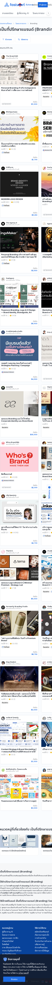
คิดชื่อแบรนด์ (6, 474)
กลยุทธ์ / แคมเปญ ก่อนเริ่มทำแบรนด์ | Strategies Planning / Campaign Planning (16, 365)
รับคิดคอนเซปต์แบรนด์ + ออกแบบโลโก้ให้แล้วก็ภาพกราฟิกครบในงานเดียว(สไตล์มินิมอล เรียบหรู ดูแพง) (18, 696)
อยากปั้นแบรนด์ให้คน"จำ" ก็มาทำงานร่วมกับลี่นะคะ (19, 528)
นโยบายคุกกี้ (23, 973)
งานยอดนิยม (7, 13)
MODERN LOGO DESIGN (12, 199)
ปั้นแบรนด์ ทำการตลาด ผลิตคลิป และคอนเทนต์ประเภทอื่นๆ (18, 145)
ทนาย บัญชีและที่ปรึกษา (11, 951)
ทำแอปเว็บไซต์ (7, 941)
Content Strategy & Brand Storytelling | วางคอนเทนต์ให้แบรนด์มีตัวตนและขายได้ (18, 750)
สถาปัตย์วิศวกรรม (9, 954)
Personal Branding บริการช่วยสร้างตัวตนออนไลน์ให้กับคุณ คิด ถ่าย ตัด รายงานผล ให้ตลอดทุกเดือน (19, 256)
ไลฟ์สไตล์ (5, 944)
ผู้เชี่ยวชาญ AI (23, 13)
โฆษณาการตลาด (40, 13)
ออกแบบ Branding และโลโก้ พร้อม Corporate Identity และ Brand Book (17, 420)
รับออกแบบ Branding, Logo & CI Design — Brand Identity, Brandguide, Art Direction (18, 312)
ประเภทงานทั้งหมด (6, 24)
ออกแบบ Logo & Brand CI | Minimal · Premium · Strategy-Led (17, 584)
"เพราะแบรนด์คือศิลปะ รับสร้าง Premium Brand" (18, 639)
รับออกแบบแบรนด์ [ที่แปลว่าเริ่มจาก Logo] (18, 801)
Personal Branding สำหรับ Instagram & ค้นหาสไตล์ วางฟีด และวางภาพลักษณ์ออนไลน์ (18, 90)
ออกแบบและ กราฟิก (10, 938)
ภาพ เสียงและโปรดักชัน (11, 947)
